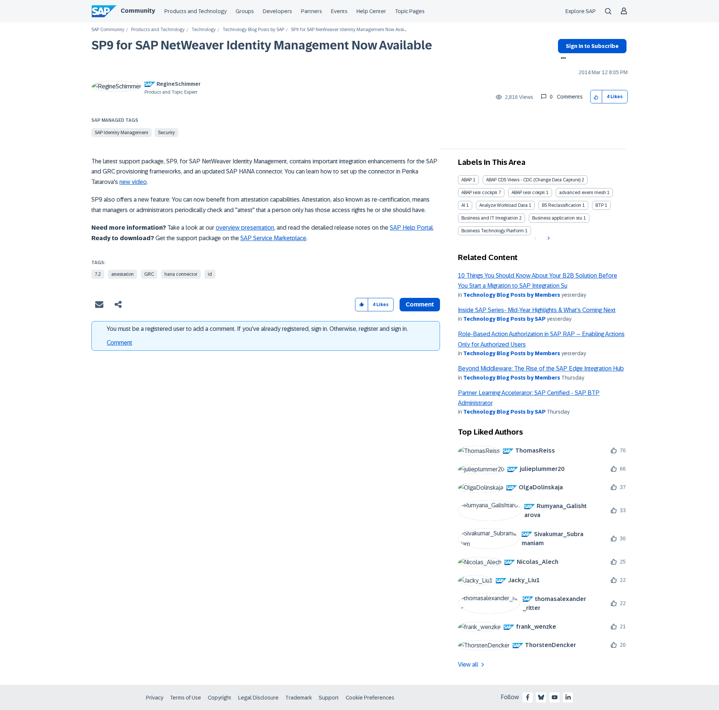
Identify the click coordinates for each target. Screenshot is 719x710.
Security (166, 132)
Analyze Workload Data (503, 205)
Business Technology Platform (492, 230)
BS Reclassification (561, 205)
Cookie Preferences (370, 698)
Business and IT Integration (489, 218)
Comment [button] (420, 304)
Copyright (219, 698)
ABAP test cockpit (479, 192)
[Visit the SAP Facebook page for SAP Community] (528, 697)
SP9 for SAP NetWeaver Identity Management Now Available (261, 45)
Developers (277, 11)
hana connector (180, 274)
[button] (596, 96)
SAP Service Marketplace (273, 238)
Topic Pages (410, 11)
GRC (149, 274)
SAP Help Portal (411, 227)
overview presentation (245, 227)
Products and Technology (195, 11)
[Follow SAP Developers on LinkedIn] (568, 697)
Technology (203, 29)
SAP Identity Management (121, 132)
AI (463, 205)
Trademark (298, 698)
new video (133, 182)
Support (329, 698)
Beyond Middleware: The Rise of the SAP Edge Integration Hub (541, 368)
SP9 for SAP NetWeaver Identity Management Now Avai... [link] (348, 29)
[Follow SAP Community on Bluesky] (541, 697)
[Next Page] (548, 238)
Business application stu (557, 218)
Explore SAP (580, 11)
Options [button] (562, 59)
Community (138, 10)
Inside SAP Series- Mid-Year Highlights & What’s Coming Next (537, 310)
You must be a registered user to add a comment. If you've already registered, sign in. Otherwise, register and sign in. (257, 329)
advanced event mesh (582, 192)
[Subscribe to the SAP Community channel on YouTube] (555, 697)
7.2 (98, 274)
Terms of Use (185, 698)
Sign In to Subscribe (592, 46)
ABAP (466, 179)
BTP (599, 205)
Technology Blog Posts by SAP (253, 29)
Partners (311, 11)
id (210, 274)
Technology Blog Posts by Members (511, 295)
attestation (122, 274)
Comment (119, 342)
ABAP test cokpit (528, 192)
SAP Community (107, 29)
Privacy (154, 698)
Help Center (371, 11)
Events (339, 11)
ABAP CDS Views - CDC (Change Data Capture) (533, 179)
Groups (245, 11)
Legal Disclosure (258, 698)
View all (468, 664)
